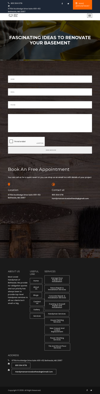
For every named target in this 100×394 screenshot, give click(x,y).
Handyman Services (57, 314)
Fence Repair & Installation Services (57, 289)
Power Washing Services (57, 339)
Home (36, 281)
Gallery (36, 309)
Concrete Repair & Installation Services (57, 297)
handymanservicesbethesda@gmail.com (70, 198)
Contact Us (37, 302)
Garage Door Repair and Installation (57, 280)
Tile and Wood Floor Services (57, 347)
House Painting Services (57, 321)
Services (37, 316)
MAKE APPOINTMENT (82, 4)
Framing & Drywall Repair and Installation (57, 306)
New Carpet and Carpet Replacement (57, 330)
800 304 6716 (16, 3)
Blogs (35, 295)
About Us (36, 288)
